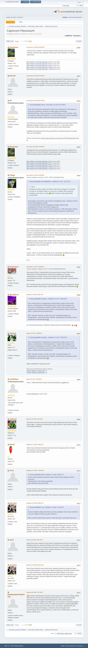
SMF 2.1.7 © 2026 (9, 645)
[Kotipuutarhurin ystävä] (8, 408)
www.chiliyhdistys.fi (33, 394)
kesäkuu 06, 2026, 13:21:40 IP (34, 592)
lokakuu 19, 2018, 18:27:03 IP (34, 419)
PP (11, 100)
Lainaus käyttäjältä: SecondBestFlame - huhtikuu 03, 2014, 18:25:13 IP (50, 181)
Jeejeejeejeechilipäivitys (16, 595)
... (23, 41)
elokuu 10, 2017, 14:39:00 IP (34, 333)
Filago (12, 175)
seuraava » (77, 36)
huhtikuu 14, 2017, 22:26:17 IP (34, 294)
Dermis (13, 76)
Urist (12, 470)
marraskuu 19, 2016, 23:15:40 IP (35, 75)
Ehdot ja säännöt (70, 646)
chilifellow (14, 379)
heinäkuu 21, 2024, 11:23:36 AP (35, 470)
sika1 (12, 540)
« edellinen (68, 36)
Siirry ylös (9, 625)
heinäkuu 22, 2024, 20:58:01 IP (34, 503)
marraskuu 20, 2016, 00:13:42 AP (35, 100)
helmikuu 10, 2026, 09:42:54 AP (35, 565)
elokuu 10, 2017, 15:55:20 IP (34, 379)
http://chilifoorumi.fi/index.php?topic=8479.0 (39, 66)
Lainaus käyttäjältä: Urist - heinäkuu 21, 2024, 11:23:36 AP (46, 507)
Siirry (52, 633)
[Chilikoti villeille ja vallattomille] (8, 353)
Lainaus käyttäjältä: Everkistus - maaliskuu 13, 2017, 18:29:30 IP (48, 299)
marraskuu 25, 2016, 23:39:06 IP (35, 175)
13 (27, 41)
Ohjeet (62, 646)
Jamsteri (13, 503)
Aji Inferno (14, 294)
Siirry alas (9, 41)
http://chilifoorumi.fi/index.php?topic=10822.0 (39, 67)
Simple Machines (18, 645)
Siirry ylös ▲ (80, 646)
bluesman (14, 47)
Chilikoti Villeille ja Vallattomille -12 (36, 373)
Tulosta (78, 41)
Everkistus (14, 267)
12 (25, 41)
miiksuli (13, 419)
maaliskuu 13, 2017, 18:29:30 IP (35, 266)
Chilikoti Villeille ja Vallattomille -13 (36, 371)
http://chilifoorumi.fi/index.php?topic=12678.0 (39, 69)
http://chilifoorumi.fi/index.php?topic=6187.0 (39, 62)
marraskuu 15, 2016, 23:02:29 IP (35, 47)
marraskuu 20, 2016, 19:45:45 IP (35, 146)
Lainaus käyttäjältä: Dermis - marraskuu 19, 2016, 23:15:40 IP (48, 105)
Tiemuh (13, 333)
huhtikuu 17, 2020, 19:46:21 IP (34, 444)
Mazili (12, 444)
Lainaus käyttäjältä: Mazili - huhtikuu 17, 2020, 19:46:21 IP (47, 475)
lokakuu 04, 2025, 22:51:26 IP (34, 540)
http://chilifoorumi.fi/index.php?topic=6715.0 (39, 64)
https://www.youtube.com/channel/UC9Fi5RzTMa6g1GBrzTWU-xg (52, 139)
